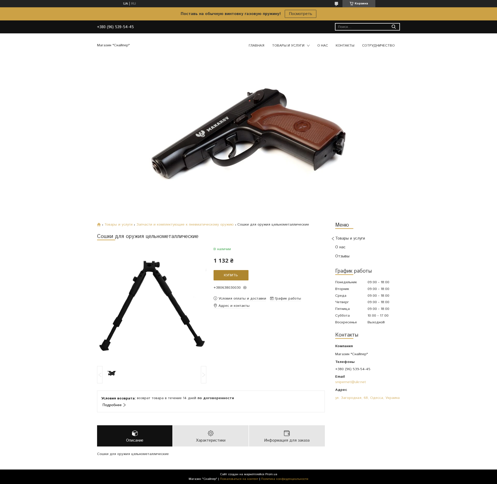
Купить (231, 275)
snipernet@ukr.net (350, 382)
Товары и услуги (288, 45)
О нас (322, 45)
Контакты (345, 45)
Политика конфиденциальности (284, 479)
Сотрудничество (378, 45)
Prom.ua (271, 474)
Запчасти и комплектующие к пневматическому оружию (185, 224)
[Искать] (393, 27)
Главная (256, 45)
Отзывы (342, 256)
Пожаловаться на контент (239, 479)
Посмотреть (300, 14)
